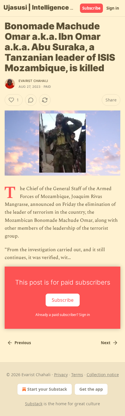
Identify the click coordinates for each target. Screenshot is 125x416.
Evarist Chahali (33, 81)
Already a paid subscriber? (62, 314)
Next (105, 342)
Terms (77, 374)
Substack (33, 403)
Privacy (61, 374)
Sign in (112, 8)
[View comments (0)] (31, 100)
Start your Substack (47, 389)
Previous (23, 342)
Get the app (91, 389)
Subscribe (91, 8)
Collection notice (103, 374)
